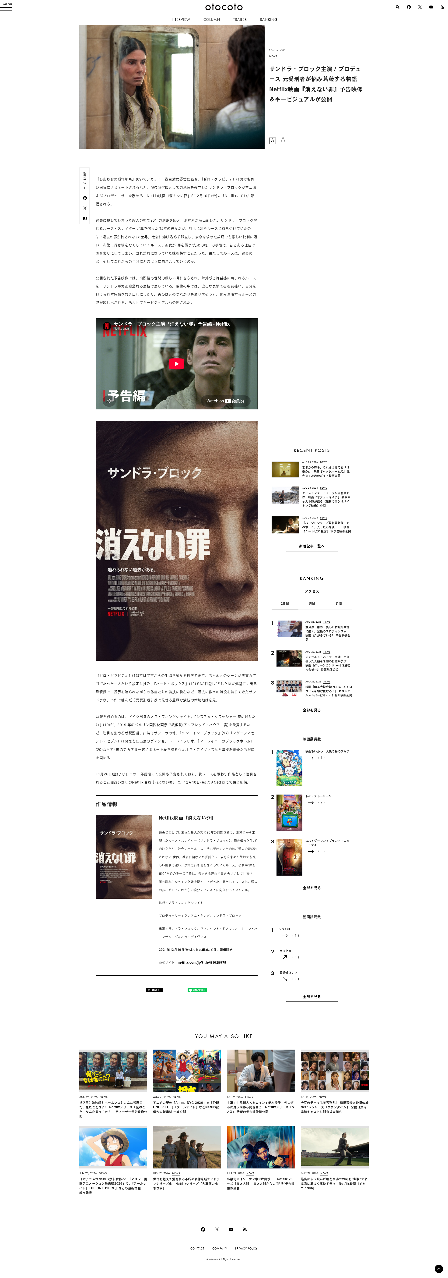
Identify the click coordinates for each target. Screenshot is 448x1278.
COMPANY (219, 1248)
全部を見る (312, 710)
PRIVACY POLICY (246, 1248)
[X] (420, 7)
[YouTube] (431, 7)
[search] (397, 7)
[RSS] (442, 7)
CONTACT (197, 1248)
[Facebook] (408, 7)
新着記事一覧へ (312, 546)
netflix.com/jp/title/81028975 (202, 962)
